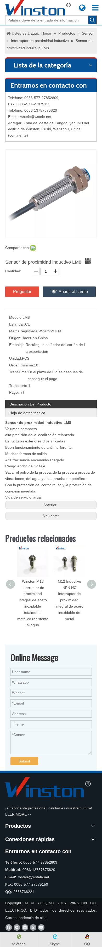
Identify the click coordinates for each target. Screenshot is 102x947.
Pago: (14, 392)
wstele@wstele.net (35, 117)
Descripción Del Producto (30, 404)
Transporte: (18, 385)
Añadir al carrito (73, 291)
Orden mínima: (21, 365)
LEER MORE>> (18, 814)
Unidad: (15, 358)
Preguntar (22, 291)
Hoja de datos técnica (27, 413)
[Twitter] (33, 927)
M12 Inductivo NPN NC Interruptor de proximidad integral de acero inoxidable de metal (69, 600)
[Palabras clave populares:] (92, 19)
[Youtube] (41, 927)
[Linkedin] (25, 927)
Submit (24, 761)
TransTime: (18, 372)
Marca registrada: (23, 331)
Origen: (15, 338)
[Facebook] (8, 927)
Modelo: (15, 317)
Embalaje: (17, 345)
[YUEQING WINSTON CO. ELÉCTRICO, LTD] (48, 787)
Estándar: (17, 324)
